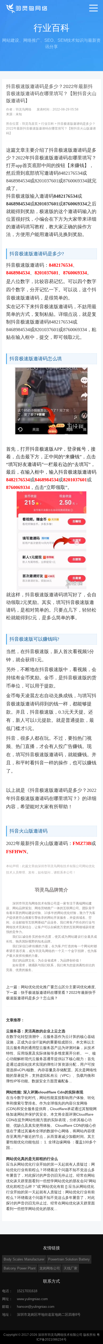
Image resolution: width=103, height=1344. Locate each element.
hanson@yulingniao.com (35, 1307)
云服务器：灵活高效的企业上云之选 (35, 1031)
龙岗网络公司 (49, 1268)
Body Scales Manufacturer (24, 1259)
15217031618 (27, 1291)
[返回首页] (26, 8)
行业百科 (47, 124)
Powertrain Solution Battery (69, 1259)
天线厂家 (70, 1268)
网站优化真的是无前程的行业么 (32, 1159)
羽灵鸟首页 (30, 124)
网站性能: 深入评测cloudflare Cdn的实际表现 (44, 1092)
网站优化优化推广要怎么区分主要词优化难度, (58, 987)
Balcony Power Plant (20, 1268)
